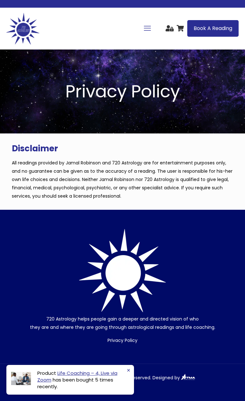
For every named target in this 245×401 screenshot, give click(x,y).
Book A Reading (213, 28)
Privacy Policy (122, 340)
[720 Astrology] (23, 28)
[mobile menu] (147, 28)
